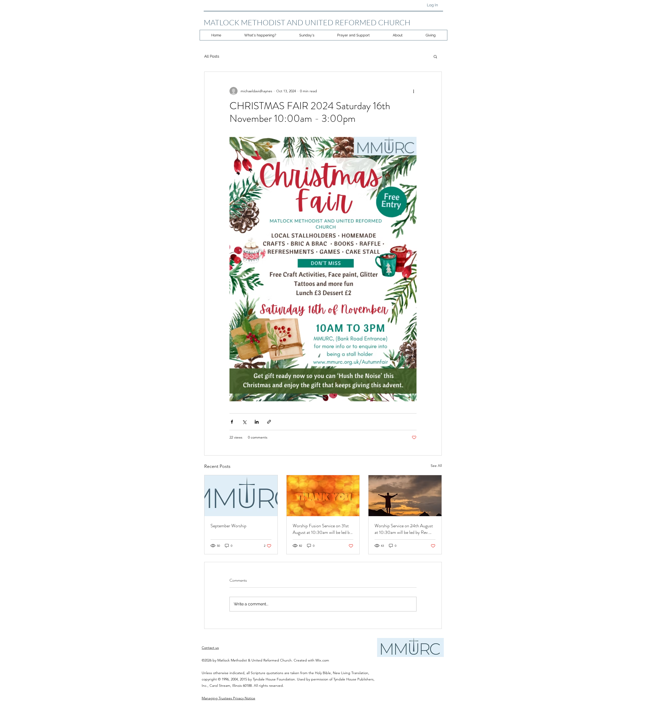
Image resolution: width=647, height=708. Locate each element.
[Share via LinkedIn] (256, 421)
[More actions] (413, 91)
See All (436, 465)
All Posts (211, 56)
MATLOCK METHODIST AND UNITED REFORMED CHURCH (307, 22)
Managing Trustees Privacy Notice (228, 698)
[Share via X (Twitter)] (244, 421)
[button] (435, 56)
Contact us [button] (210, 647)
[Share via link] (269, 421)
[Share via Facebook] (231, 421)
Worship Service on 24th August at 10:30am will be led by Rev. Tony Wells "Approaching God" (404, 529)
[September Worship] (241, 495)
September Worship (228, 525)
